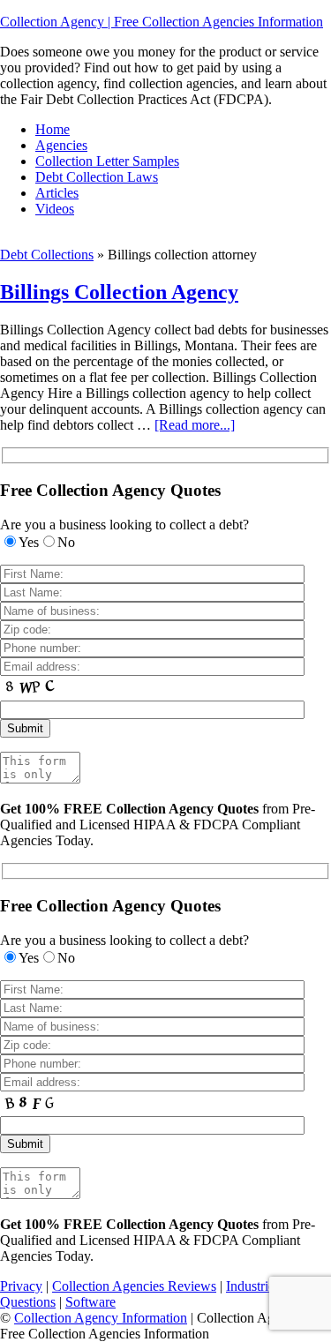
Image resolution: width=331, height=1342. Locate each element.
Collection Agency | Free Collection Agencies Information (161, 21)
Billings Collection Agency (119, 292)
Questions (28, 1301)
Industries (253, 1285)
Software (90, 1301)
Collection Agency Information (100, 1317)
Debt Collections (47, 254)
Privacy (21, 1285)
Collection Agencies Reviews (134, 1285)
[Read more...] (194, 424)
